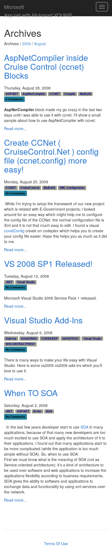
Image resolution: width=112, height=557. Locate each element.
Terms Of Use (56, 543)
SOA (49, 411)
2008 (26, 43)
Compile (69, 94)
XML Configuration (72, 188)
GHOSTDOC (70, 338)
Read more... (15, 128)
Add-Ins (11, 338)
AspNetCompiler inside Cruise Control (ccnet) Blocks (46, 66)
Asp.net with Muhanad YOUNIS (38, 13)
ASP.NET (12, 94)
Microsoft (14, 5)
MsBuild (85, 94)
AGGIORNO (29, 338)
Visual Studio (26, 282)
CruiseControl (29, 188)
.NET (9, 282)
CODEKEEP (49, 338)
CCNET (54, 94)
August (40, 43)
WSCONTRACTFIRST (20, 344)
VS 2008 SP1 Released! (48, 263)
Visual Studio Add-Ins (43, 320)
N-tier (37, 411)
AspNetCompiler (34, 94)
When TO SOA (31, 392)
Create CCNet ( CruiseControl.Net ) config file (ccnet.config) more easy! (51, 156)
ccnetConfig (14, 230)
